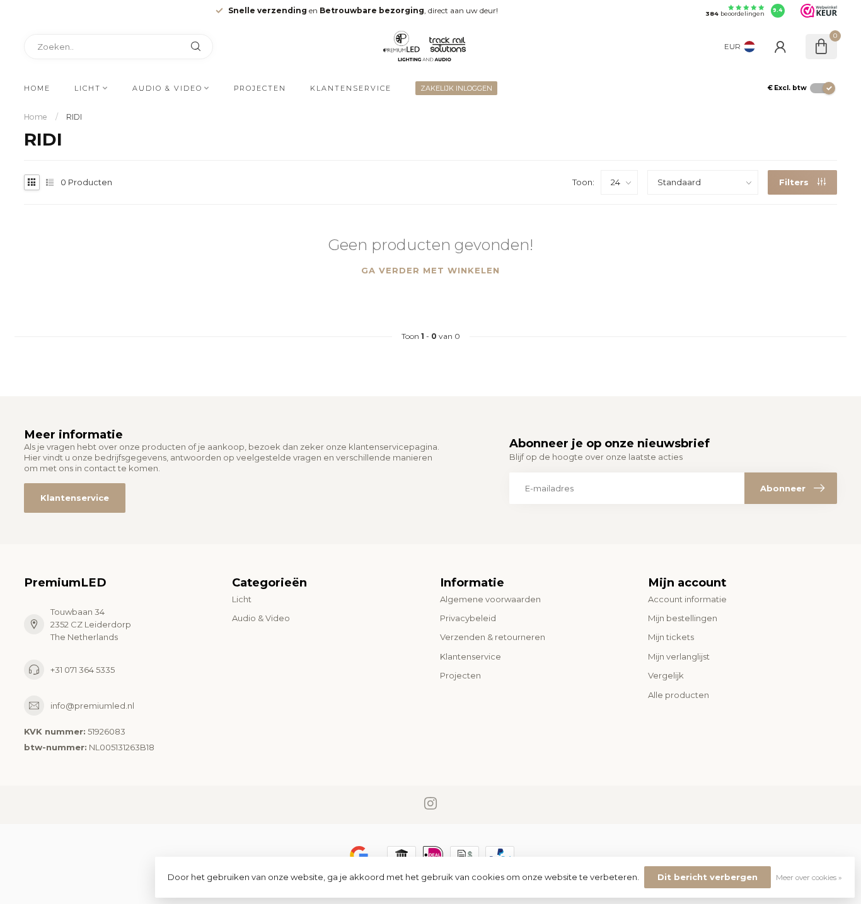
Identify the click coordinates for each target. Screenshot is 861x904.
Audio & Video (167, 88)
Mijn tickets (671, 637)
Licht (87, 88)
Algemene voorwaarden (490, 599)
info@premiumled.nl (92, 706)
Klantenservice (350, 88)
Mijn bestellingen (682, 618)
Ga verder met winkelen (430, 270)
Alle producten (678, 695)
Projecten (260, 88)
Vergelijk (666, 675)
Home (37, 88)
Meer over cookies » (809, 877)
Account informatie (687, 599)
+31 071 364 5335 (82, 670)
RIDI (74, 117)
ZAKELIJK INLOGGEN (456, 88)
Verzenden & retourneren (492, 637)
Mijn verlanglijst (679, 656)
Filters (795, 182)
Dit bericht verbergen (707, 877)
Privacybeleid (468, 618)
